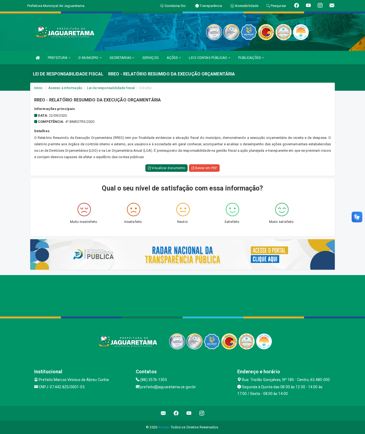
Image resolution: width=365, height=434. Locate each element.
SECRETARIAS (121, 58)
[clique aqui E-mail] (163, 413)
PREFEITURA (58, 58)
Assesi (163, 427)
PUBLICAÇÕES (250, 58)
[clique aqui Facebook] (176, 413)
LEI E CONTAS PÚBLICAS (208, 58)
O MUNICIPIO (88, 58)
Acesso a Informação (65, 88)
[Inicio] (37, 57)
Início (38, 88)
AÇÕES (173, 58)
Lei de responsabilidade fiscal (111, 88)
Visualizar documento (168, 168)
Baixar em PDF (205, 168)
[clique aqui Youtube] (189, 413)
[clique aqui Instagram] (202, 413)
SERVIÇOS (150, 58)
